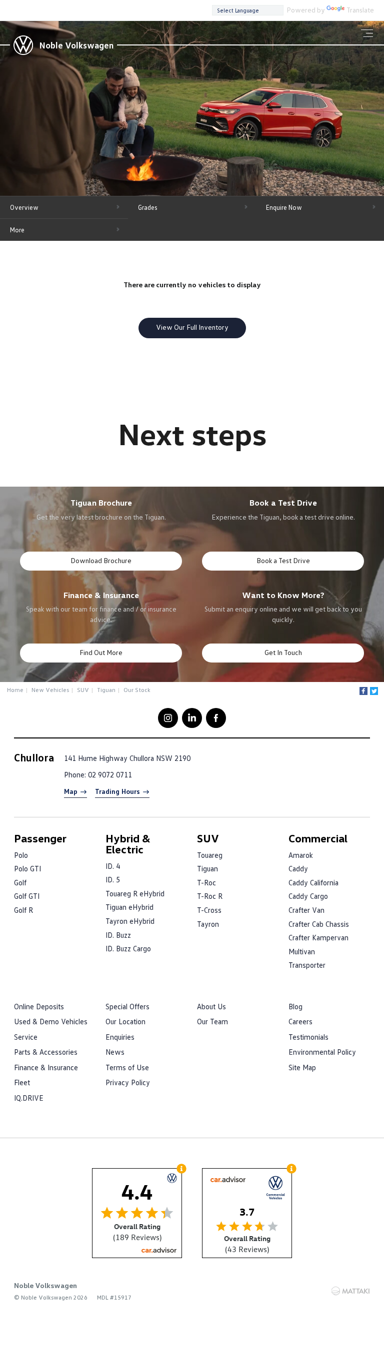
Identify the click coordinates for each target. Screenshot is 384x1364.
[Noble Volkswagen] (23, 45)
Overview (24, 207)
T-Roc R (209, 895)
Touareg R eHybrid (135, 893)
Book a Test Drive (283, 560)
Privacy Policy (128, 1082)
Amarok (300, 854)
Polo (21, 854)
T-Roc (206, 882)
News (115, 1051)
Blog (295, 1006)
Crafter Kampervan (318, 937)
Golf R (23, 909)
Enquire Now (284, 207)
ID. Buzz (118, 934)
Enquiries (120, 1036)
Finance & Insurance (46, 1067)
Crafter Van (306, 909)
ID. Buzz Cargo (128, 948)
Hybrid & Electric (128, 843)
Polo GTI (27, 868)
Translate (360, 9)
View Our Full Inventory (192, 327)
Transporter (307, 964)
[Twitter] (374, 691)
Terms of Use (127, 1067)
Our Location (126, 1021)
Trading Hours (117, 791)
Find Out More (101, 652)
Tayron (208, 923)
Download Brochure (101, 560)
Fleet (22, 1082)
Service (26, 1036)
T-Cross (209, 909)
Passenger (40, 838)
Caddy (298, 868)
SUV (83, 689)
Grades (148, 207)
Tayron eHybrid (130, 920)
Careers (300, 1021)
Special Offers (128, 1006)
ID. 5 (113, 879)
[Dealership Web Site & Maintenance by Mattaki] (350, 1291)
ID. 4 (113, 865)
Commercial (318, 838)
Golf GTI (27, 895)
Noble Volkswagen (76, 44)
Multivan (301, 951)
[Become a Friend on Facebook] (216, 718)
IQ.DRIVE (29, 1097)
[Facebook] (364, 691)
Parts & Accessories (46, 1051)
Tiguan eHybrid (130, 906)
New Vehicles (50, 689)
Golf (20, 882)
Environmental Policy (322, 1051)
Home (15, 689)
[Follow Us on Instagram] (168, 718)
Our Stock (137, 689)
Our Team (212, 1021)
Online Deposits (39, 1006)
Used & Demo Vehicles (51, 1021)
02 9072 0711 (110, 774)
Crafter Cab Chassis (318, 923)
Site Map (302, 1067)
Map (71, 791)
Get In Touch (283, 652)
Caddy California (313, 882)
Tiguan (106, 689)
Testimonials (308, 1036)
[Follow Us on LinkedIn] (192, 718)
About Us (211, 1006)
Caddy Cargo (308, 895)
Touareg (209, 854)
